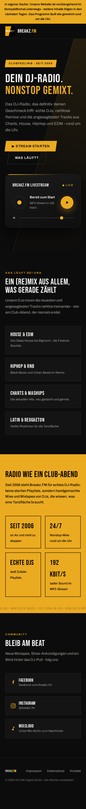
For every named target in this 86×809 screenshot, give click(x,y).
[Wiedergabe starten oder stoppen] (67, 202)
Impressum (34, 771)
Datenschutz (56, 771)
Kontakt (75, 771)
